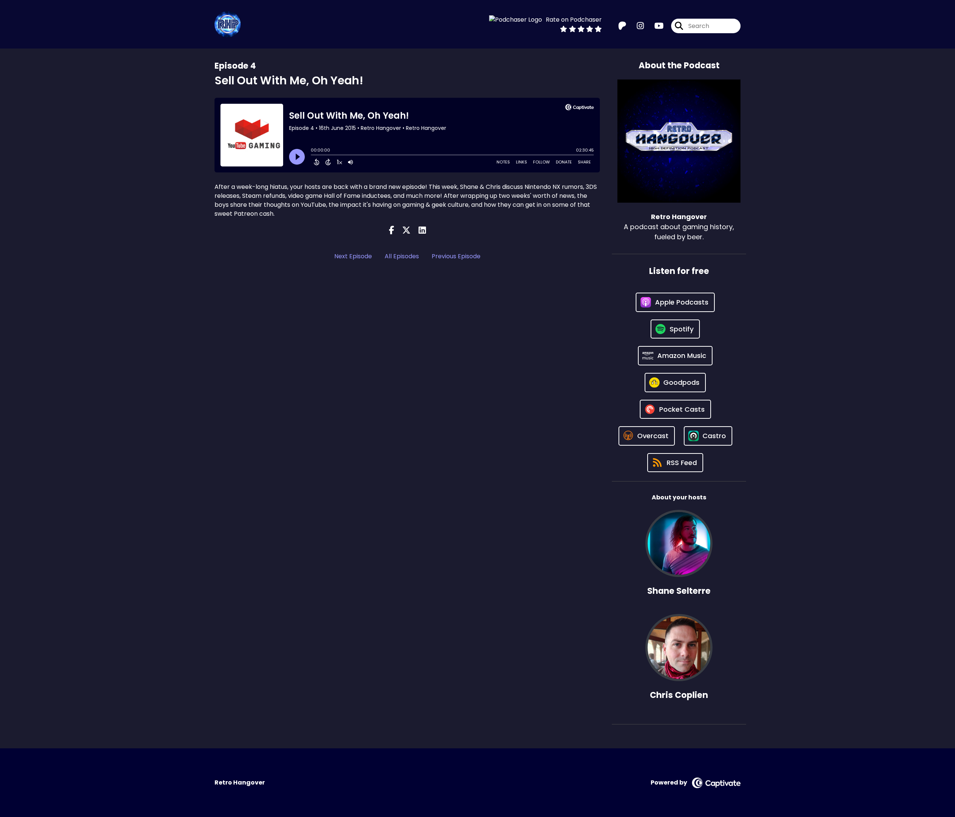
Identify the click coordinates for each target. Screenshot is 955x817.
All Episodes (402, 256)
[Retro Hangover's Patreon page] (622, 26)
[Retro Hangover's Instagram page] (636, 26)
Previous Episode (456, 256)
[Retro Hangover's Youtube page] (654, 26)
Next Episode (353, 256)
